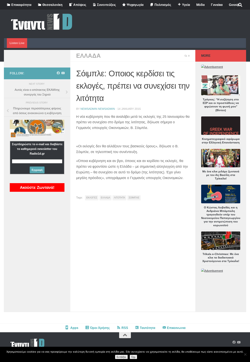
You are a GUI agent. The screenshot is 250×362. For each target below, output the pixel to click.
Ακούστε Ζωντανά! (37, 187)
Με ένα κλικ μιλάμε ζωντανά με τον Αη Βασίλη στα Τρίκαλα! (220, 175)
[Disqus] (132, 257)
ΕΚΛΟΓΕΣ (91, 197)
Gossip (234, 4)
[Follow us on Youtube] (62, 73)
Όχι (133, 356)
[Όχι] (245, 354)
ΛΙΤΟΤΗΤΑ (119, 197)
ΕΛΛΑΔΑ (88, 55)
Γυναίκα (217, 4)
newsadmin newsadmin (97, 108)
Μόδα (200, 4)
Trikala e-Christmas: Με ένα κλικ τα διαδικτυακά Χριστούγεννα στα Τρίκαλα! (220, 257)
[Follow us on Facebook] (58, 73)
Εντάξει (121, 356)
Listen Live (17, 43)
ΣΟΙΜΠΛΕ (134, 197)
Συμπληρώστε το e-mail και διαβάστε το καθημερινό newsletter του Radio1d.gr (37, 148)
